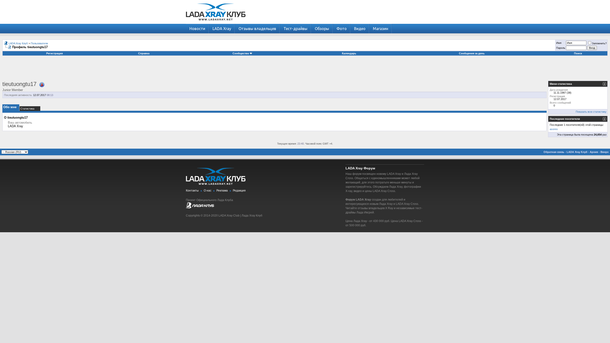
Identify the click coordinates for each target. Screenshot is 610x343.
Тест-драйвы (295, 28)
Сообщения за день (472, 53)
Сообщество (241, 53)
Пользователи (39, 43)
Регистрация (54, 53)
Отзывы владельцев (257, 28)
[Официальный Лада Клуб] (200, 207)
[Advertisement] (305, 70)
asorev (554, 129)
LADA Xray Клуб (18, 43)
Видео (360, 28)
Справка (143, 53)
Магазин (380, 28)
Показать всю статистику (591, 111)
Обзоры (322, 28)
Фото (341, 28)
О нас (207, 190)
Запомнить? (599, 43)
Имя (558, 42)
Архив (594, 152)
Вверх (604, 152)
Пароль (560, 47)
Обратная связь (554, 152)
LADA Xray (222, 28)
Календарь (349, 53)
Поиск (578, 53)
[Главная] (215, 23)
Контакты (192, 190)
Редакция (239, 190)
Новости (197, 28)
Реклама (222, 190)
